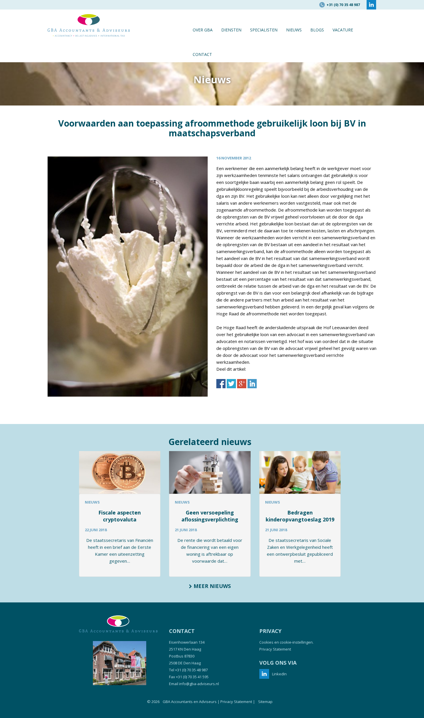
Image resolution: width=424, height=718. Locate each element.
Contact (202, 54)
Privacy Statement (275, 649)
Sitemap (265, 701)
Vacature (343, 30)
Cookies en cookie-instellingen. (286, 642)
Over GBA (203, 30)
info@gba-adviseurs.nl (199, 683)
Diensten (231, 30)
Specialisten (263, 30)
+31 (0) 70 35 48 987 (191, 669)
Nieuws (294, 30)
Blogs (317, 30)
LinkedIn (279, 673)
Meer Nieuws (211, 586)
